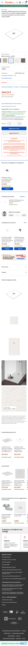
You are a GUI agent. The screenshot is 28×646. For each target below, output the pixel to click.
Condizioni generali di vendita (18, 633)
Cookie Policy (18, 638)
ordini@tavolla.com (14, 153)
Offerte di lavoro (7, 633)
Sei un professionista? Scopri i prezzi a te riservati (11, 103)
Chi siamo (24, 630)
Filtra (25, 222)
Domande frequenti (6, 557)
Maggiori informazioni (10, 115)
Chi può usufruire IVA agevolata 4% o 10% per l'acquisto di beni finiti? (12, 589)
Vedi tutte (22, 196)
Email (24, 215)
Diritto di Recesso (11, 635)
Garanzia (18, 635)
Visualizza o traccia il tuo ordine (9, 559)
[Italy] (20, 2)
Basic (6, 9)
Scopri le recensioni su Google (17, 5)
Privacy (23, 638)
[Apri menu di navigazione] (2, 2)
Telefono (11, 215)
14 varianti (16, 86)
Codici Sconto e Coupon (7, 599)
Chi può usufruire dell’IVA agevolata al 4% (11, 576)
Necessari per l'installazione (7, 86)
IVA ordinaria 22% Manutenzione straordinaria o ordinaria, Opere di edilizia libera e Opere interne (12, 593)
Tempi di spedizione (6, 562)
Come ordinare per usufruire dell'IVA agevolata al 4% (13, 578)
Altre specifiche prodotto (7, 78)
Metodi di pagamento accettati (9, 567)
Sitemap (4, 604)
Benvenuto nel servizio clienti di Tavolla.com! (11, 630)
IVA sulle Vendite (5, 564)
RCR (2, 9)
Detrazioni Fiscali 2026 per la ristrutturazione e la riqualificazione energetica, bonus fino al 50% (13, 585)
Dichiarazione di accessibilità (9, 638)
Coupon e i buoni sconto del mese (9, 602)
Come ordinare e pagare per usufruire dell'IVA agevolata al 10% (12, 573)
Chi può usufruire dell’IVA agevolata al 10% (11, 569)
